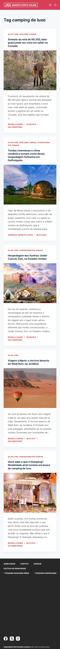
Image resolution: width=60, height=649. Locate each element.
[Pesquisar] (55, 5)
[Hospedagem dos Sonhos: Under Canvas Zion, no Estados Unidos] (30, 283)
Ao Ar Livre (13, 34)
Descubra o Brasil (28, 34)
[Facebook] (6, 639)
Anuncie (37, 564)
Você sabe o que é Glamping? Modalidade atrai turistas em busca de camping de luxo (29, 465)
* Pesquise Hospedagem (45, 573)
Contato (24, 564)
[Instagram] (18, 639)
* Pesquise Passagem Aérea (16, 573)
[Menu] (50, 5)
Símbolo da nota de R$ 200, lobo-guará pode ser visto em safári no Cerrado (28, 42)
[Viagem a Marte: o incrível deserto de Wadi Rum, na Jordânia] (30, 388)
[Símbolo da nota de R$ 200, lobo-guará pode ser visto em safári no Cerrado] (30, 70)
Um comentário (15, 127)
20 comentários (15, 546)
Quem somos (9, 564)
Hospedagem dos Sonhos (31, 250)
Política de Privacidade (15, 568)
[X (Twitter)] (12, 639)
